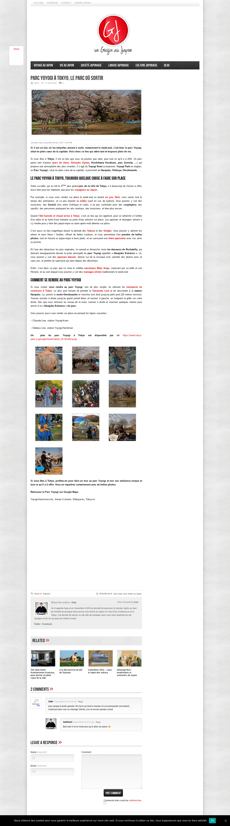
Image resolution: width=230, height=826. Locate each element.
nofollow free (135, 800)
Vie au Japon (67, 65)
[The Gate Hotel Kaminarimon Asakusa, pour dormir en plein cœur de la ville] (43, 667)
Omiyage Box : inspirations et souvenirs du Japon (127, 673)
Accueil (39, 3)
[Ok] (225, 820)
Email (38, 766)
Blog (167, 65)
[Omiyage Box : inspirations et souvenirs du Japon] (129, 667)
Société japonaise (91, 65)
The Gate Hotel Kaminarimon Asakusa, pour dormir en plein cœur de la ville (43, 674)
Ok (212, 820)
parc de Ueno (61, 162)
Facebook (47, 624)
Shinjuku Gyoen (80, 162)
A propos (52, 3)
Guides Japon (83, 3)
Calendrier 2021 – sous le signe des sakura (100, 671)
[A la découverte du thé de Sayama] (71, 667)
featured (46, 594)
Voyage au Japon (43, 65)
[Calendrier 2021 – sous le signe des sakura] (100, 667)
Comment (86, 752)
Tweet (16, 49)
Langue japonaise (118, 65)
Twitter (37, 624)
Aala (73, 602)
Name (39, 752)
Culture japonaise (146, 65)
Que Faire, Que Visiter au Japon (127, 594)
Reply (80, 702)
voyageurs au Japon (86, 189)
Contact (66, 3)
